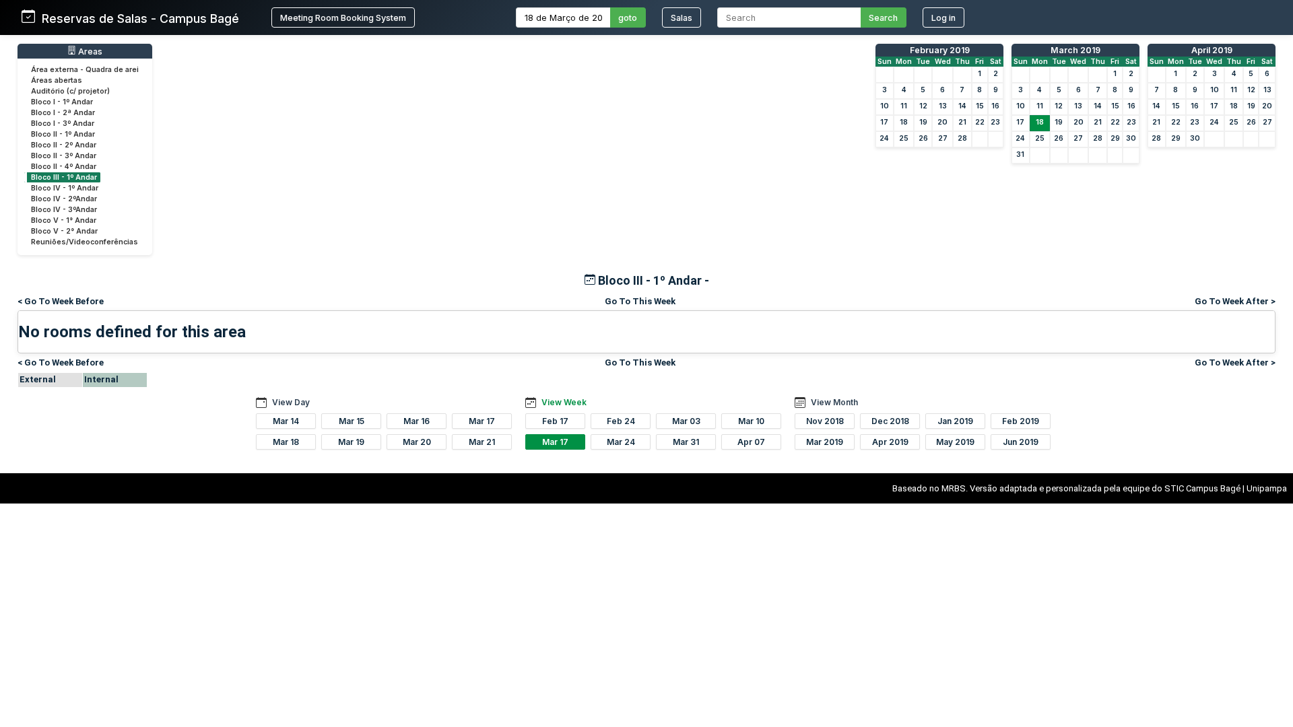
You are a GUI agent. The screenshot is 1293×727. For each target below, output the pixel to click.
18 (904, 122)
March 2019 (1075, 50)
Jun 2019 (1020, 442)
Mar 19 (351, 442)
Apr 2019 (890, 442)
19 (923, 122)
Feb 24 (621, 421)
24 (884, 138)
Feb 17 (555, 421)
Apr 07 (751, 442)
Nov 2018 (825, 421)
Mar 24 (621, 442)
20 (942, 122)
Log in (943, 18)
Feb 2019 (1020, 421)
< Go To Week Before (61, 301)
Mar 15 (351, 421)
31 (1020, 154)
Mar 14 (286, 421)
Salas (681, 18)
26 (923, 138)
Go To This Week (640, 301)
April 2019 (1211, 50)
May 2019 (955, 442)
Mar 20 (417, 442)
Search (883, 18)
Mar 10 (751, 421)
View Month (834, 402)
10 (884, 106)
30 (1131, 138)
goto (627, 18)
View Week (564, 402)
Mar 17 (482, 421)
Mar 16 (416, 421)
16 (995, 106)
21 (962, 122)
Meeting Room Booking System (343, 18)
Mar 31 (686, 442)
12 (923, 106)
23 (995, 122)
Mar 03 (686, 421)
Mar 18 (286, 442)
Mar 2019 (824, 442)
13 (943, 106)
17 (884, 122)
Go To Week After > (1235, 301)
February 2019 (940, 50)
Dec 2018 (890, 421)
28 (962, 138)
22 (980, 122)
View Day (291, 402)
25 (903, 138)
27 (943, 138)
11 (903, 106)
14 (962, 106)
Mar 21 (482, 442)
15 (980, 106)
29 (1115, 138)
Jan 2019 (955, 421)
